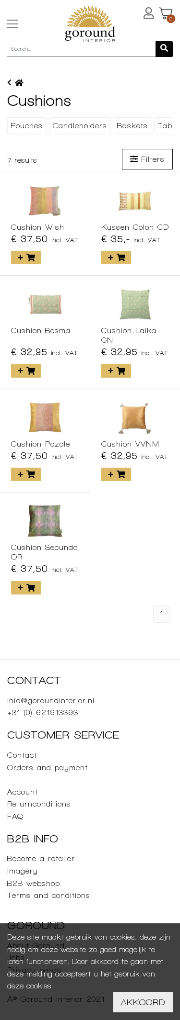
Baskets (132, 126)
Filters (151, 159)
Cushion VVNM (130, 444)
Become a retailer (41, 858)
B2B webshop (33, 883)
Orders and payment (47, 767)
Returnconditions (39, 804)
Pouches (27, 126)
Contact (22, 755)
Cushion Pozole (40, 444)
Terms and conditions (48, 895)
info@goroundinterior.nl (51, 700)
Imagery (22, 871)
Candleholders (80, 126)
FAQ (15, 816)
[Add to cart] (26, 257)
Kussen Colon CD (135, 227)
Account (22, 792)
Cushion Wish (37, 227)
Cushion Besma (41, 330)
